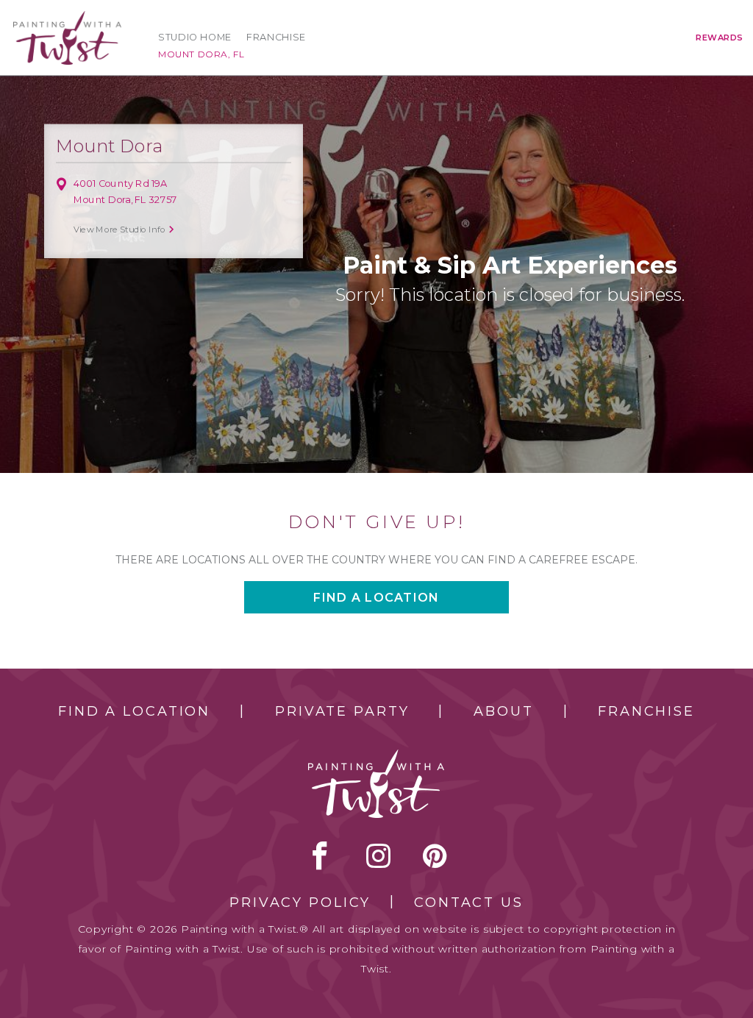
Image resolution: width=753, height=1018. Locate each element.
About (503, 711)
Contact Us (469, 902)
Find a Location (134, 711)
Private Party (342, 711)
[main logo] (67, 17)
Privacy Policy (300, 902)
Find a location (376, 598)
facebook (320, 855)
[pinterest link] (435, 855)
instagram (378, 855)
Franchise (276, 37)
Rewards (719, 37)
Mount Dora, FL (201, 54)
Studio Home (195, 37)
